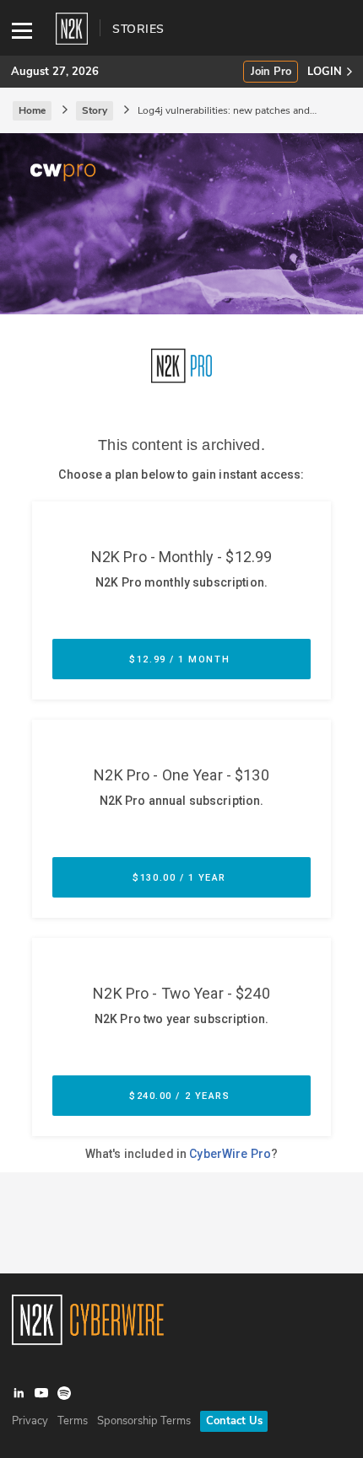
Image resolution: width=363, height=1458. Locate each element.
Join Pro (271, 72)
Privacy (30, 1421)
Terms (72, 1421)
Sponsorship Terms (144, 1421)
